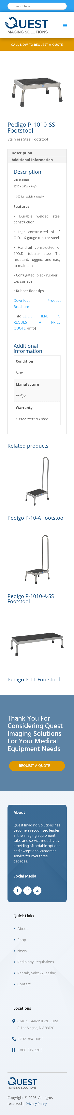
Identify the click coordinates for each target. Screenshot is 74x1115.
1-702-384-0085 (30, 1039)
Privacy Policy (36, 1104)
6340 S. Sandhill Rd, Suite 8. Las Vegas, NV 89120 (37, 1024)
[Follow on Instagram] (27, 890)
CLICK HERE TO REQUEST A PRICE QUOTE (37, 322)
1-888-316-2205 (29, 1050)
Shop (21, 940)
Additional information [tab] (32, 159)
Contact (24, 984)
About (22, 929)
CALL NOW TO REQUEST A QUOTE (37, 44)
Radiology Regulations (35, 962)
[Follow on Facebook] (17, 890)
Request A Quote (34, 766)
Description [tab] (22, 152)
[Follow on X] (37, 890)
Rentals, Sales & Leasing (36, 973)
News (22, 951)
